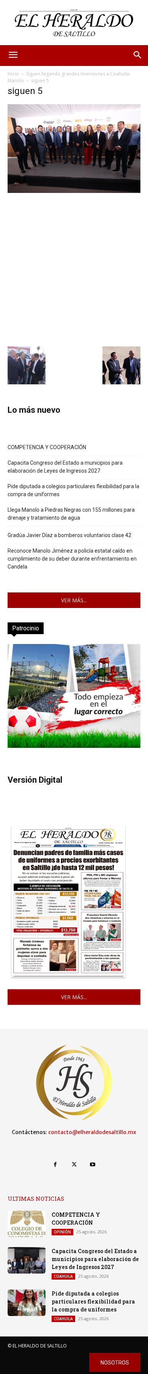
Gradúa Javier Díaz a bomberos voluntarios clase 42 (69, 535)
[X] (73, 1164)
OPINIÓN (62, 1232)
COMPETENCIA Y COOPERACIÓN (47, 447)
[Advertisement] (74, 269)
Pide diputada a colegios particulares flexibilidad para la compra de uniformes (73, 490)
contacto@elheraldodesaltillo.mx (92, 1132)
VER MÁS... (74, 600)
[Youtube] (92, 1164)
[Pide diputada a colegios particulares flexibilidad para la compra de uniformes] (27, 1302)
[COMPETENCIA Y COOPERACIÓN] (27, 1224)
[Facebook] (55, 1164)
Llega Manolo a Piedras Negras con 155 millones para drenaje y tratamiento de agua (71, 514)
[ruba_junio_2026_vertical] (74, 745)
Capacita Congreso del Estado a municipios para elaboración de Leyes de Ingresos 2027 (65, 467)
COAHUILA (63, 1276)
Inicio (13, 74)
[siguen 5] (74, 191)
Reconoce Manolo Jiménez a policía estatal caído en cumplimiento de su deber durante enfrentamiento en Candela (72, 559)
